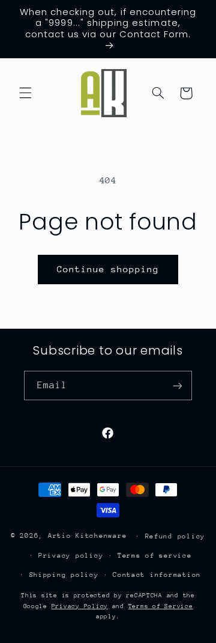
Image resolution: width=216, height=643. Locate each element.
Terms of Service (160, 606)
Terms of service (155, 555)
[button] (25, 93)
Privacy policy (70, 555)
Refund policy (175, 536)
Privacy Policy (80, 606)
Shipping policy (64, 575)
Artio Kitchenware (87, 536)
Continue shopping (108, 269)
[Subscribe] (177, 385)
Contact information (157, 575)
